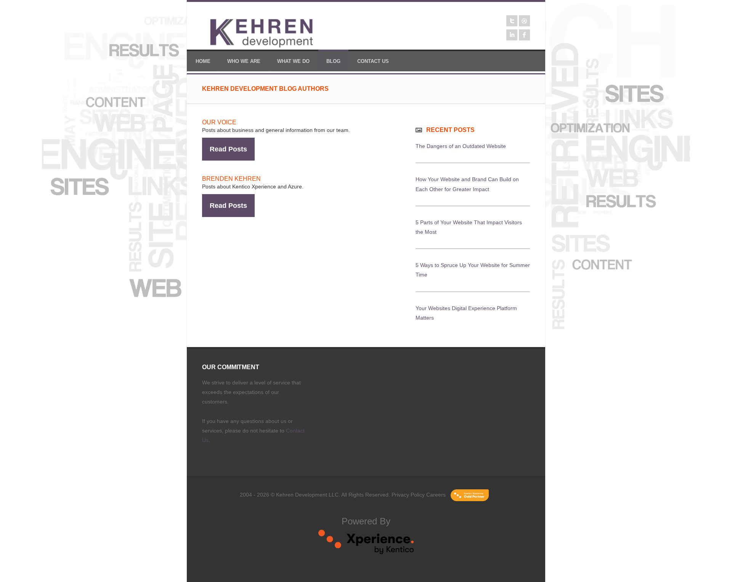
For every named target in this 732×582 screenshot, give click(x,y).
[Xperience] (366, 552)
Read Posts (228, 149)
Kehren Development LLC (307, 495)
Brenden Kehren (231, 178)
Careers (436, 495)
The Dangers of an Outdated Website (461, 146)
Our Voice (219, 122)
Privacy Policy (408, 495)
